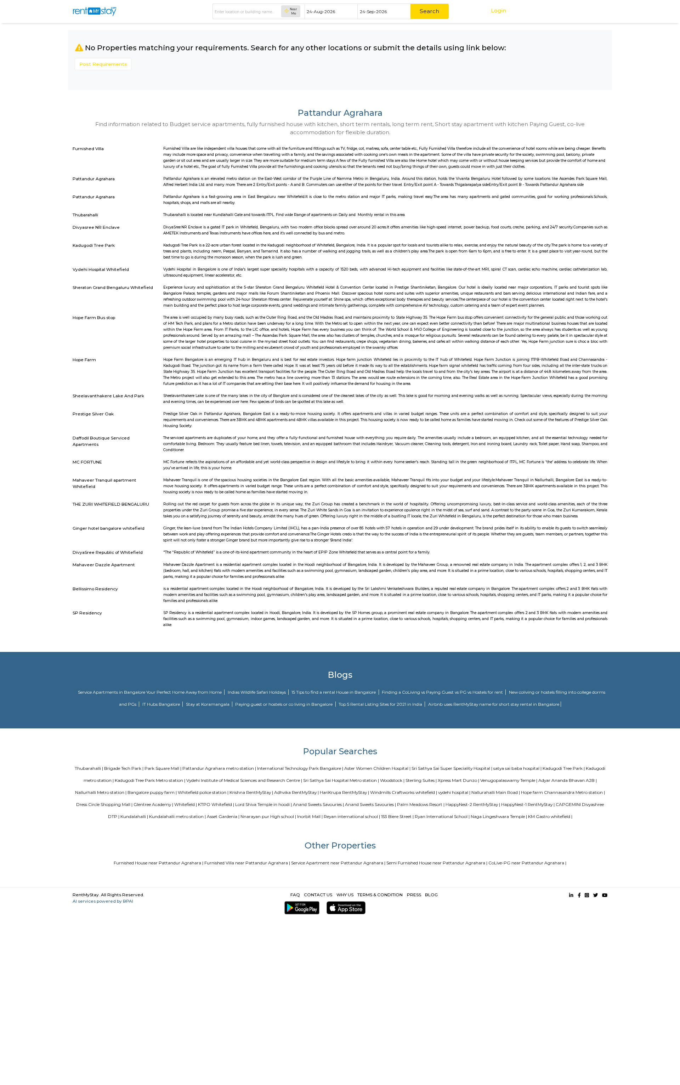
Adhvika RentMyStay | (296, 792)
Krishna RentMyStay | (251, 792)
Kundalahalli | (134, 816)
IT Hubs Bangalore (161, 704)
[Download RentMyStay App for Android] (300, 908)
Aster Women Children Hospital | (377, 768)
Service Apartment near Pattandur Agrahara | (338, 862)
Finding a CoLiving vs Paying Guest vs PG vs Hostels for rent (443, 692)
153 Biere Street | (397, 816)
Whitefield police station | (203, 792)
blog (431, 894)
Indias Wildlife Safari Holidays (257, 692)
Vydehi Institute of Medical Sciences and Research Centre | (244, 780)
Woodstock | (392, 780)
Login (498, 10)
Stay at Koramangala (208, 704)
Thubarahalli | (89, 768)
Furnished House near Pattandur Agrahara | (158, 862)
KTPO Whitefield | (216, 804)
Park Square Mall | (162, 768)
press (414, 894)
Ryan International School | (442, 816)
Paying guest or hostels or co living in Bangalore (284, 704)
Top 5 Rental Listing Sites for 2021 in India (381, 704)
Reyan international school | (352, 816)
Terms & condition (380, 894)
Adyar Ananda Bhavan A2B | (567, 780)
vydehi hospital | (454, 792)
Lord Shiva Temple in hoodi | (263, 804)
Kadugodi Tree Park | (564, 768)
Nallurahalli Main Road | (495, 792)
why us (344, 894)
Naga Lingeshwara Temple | (499, 816)
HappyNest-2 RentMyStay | (473, 804)
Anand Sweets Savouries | (318, 804)
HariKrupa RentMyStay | (344, 792)
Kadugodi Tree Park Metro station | (150, 780)
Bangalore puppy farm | (152, 792)
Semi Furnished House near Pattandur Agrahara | (436, 862)
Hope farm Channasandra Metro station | (563, 792)
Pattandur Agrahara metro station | (219, 768)
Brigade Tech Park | (123, 768)
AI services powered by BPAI (103, 901)
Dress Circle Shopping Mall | (104, 804)
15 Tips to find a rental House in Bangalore (334, 692)
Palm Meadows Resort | (420, 804)
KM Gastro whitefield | (550, 816)
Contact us (318, 894)
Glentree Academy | (153, 804)
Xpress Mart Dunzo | (458, 780)
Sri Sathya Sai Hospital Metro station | (341, 780)
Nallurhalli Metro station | (100, 792)
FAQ (295, 894)
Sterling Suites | (421, 780)
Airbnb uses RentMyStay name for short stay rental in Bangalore (493, 704)
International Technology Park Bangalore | (300, 768)
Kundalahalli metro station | (177, 816)
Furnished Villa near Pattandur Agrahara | (247, 862)
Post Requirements (103, 64)
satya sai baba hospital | (517, 768)
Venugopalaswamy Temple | (508, 780)
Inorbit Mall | (310, 816)
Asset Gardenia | (223, 816)
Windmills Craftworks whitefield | (403, 792)
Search (429, 11)
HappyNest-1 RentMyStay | (528, 804)
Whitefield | (185, 804)
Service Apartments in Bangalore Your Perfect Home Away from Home (150, 692)
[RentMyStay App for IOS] (344, 908)
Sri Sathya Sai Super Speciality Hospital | (452, 768)
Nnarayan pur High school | (268, 816)
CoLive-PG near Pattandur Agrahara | (527, 862)
